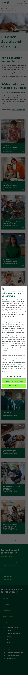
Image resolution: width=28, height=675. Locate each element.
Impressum (14, 370)
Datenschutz (16, 362)
